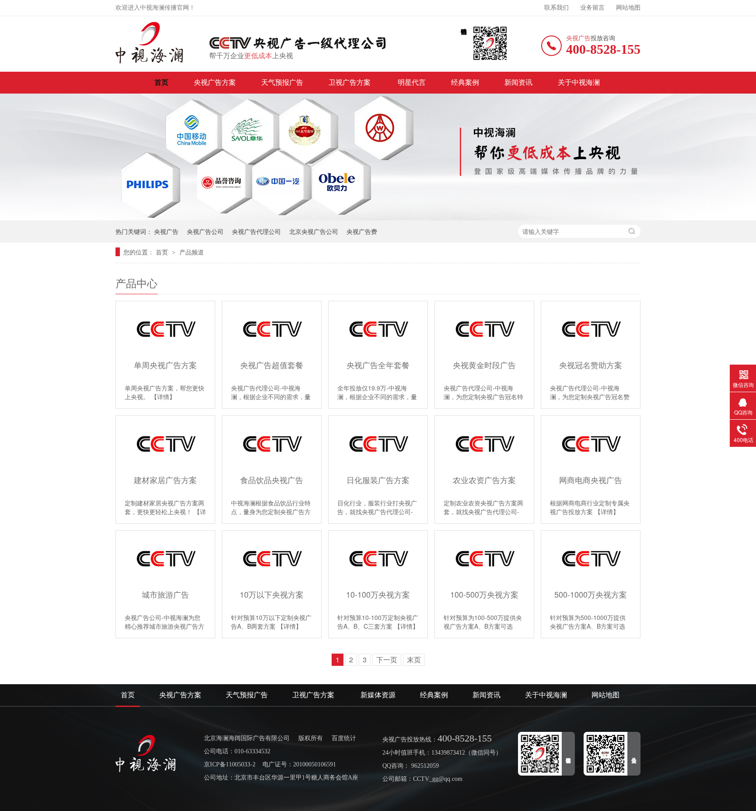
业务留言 (592, 7)
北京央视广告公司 (313, 231)
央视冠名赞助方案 (590, 364)
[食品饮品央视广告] (271, 443)
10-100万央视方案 (378, 594)
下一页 (386, 659)
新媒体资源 (378, 695)
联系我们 (556, 7)
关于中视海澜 (579, 82)
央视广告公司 (205, 231)
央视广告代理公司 (256, 231)
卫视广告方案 (350, 82)
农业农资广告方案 (484, 479)
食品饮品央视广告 (271, 479)
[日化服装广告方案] (378, 443)
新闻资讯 (518, 82)
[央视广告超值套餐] (271, 329)
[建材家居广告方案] (165, 443)
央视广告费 (361, 231)
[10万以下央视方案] (271, 558)
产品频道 (191, 251)
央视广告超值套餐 (271, 364)
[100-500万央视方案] (484, 558)
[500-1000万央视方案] (590, 558)
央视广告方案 (215, 82)
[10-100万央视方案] (378, 558)
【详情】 (163, 396)
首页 (161, 82)
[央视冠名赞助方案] (590, 329)
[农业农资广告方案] (484, 443)
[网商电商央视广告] (590, 443)
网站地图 (628, 7)
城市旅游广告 (165, 594)
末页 (414, 659)
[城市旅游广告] (165, 558)
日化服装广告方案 (378, 479)
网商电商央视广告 (590, 479)
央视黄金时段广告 (484, 364)
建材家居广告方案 (165, 479)
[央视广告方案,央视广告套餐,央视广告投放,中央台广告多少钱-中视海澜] (150, 42)
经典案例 (465, 82)
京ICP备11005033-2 (230, 764)
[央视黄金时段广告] (484, 329)
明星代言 (412, 82)
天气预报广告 (282, 82)
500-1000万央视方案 (590, 594)
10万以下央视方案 (272, 594)
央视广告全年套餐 (378, 364)
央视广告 (166, 231)
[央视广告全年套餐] (378, 329)
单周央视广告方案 (165, 364)
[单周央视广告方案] (165, 329)
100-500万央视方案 (484, 594)
